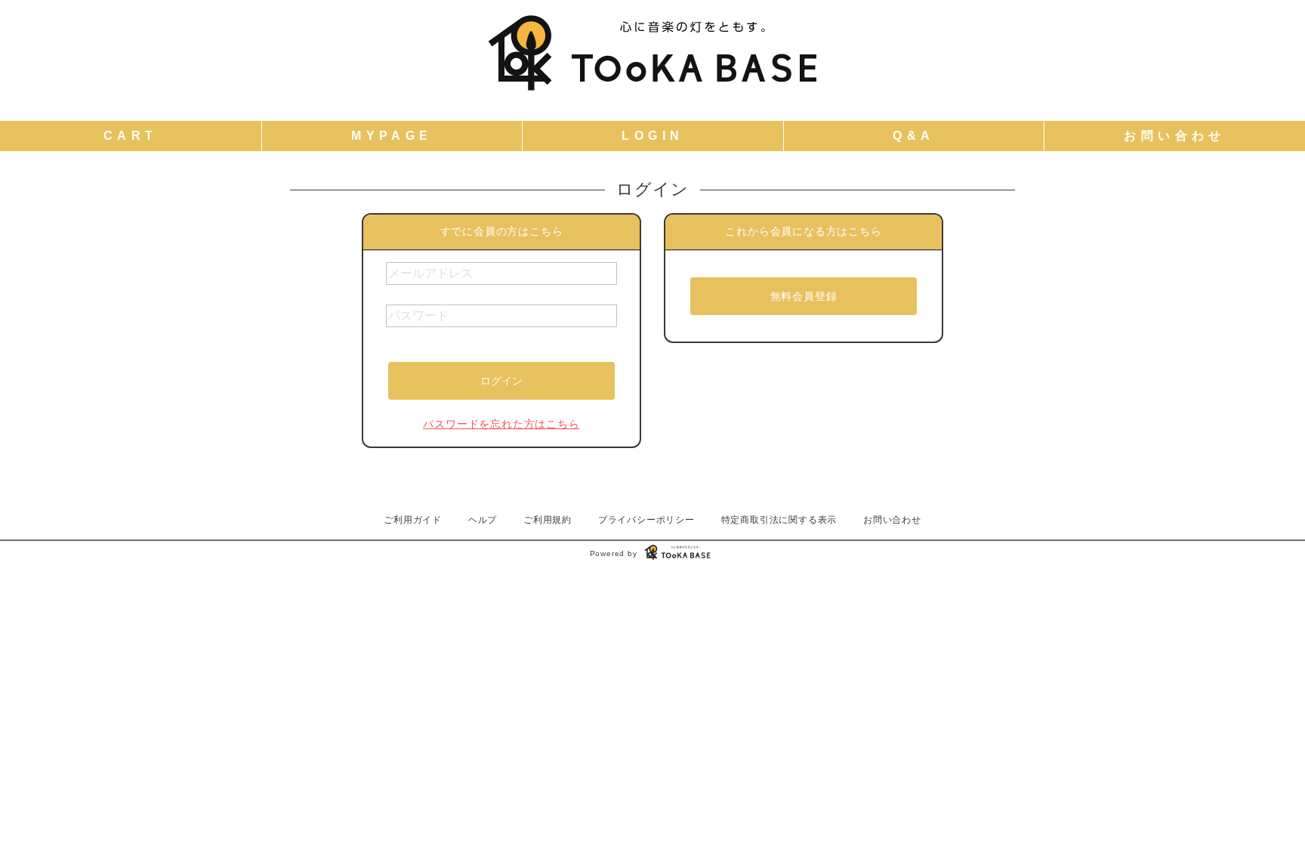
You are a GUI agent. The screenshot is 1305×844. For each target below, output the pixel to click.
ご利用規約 (547, 520)
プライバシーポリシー (646, 520)
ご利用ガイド (413, 520)
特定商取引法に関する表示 (779, 520)
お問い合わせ (892, 520)
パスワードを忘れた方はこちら (501, 424)
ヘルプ (482, 520)
